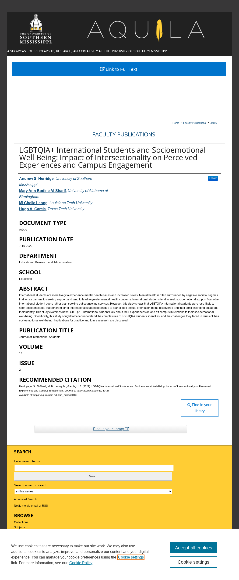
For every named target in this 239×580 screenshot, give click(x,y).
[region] (119, 554)
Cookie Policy (80, 563)
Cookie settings (131, 557)
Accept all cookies (193, 547)
